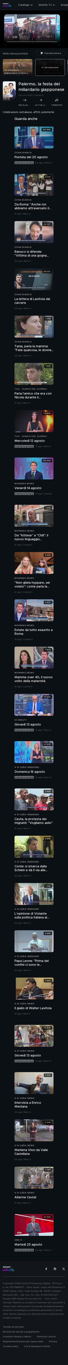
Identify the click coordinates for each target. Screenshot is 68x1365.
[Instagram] (54, 1268)
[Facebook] (46, 1268)
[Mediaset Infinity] (7, 5)
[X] (63, 1268)
